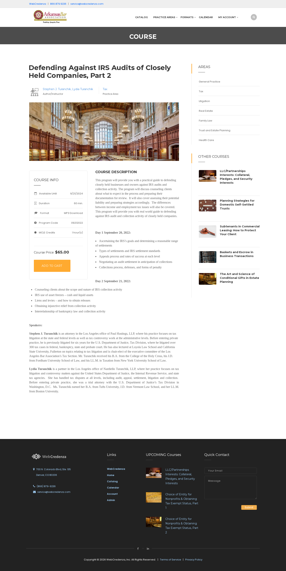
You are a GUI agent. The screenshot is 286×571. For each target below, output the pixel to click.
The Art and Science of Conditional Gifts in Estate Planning (239, 278)
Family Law (205, 120)
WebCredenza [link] (116, 469)
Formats (187, 17)
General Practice (209, 81)
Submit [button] (249, 507)
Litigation (204, 101)
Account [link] (112, 494)
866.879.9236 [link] (58, 3)
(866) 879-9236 (46, 486)
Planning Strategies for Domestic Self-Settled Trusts (237, 204)
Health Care (206, 140)
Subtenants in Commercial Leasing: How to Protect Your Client (240, 230)
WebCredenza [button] (37, 3)
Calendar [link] (113, 487)
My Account (227, 17)
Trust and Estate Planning (214, 130)
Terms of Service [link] (170, 559)
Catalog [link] (112, 481)
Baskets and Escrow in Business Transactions (237, 254)
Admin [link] (111, 500)
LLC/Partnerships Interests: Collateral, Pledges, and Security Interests (236, 176)
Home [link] (110, 475)
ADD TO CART (52, 266)
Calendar (206, 17)
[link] (55, 16)
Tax (105, 89)
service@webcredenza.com (53, 492)
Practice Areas (164, 17)
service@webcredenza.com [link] (87, 3)
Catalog (141, 17)
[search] (254, 17)
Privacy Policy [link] (193, 559)
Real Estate (206, 111)
